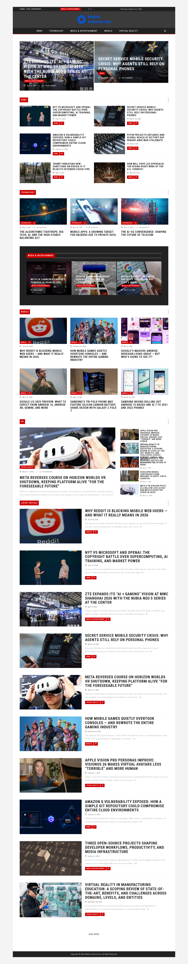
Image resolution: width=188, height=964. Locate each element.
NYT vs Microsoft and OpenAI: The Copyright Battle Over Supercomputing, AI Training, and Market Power (72, 111)
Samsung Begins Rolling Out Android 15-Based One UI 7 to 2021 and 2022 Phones (144, 404)
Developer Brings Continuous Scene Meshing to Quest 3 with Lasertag (153, 475)
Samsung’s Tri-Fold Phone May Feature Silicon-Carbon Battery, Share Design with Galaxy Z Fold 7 (93, 406)
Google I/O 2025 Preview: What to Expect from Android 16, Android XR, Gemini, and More (43, 404)
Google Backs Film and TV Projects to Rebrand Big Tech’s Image (92, 279)
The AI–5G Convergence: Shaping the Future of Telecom (143, 233)
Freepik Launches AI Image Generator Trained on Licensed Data (48, 279)
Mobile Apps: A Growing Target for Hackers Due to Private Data (93, 233)
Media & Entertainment (29, 9)
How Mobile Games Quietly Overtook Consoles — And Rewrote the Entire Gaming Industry (89, 355)
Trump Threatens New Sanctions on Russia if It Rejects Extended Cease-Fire (71, 166)
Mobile (108, 31)
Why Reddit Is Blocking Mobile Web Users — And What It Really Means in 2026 (42, 353)
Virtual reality (128, 31)
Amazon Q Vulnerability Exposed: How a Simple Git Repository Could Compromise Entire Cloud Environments (69, 140)
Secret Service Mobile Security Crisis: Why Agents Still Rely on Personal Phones (57, 63)
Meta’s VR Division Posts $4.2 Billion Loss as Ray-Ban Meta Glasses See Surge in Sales (153, 489)
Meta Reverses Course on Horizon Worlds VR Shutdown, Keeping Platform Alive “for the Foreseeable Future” (129, 69)
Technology (56, 31)
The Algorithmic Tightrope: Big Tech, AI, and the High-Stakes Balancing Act (42, 234)
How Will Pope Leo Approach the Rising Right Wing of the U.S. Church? (145, 166)
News (40, 31)
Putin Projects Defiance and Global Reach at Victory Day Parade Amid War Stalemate (145, 137)
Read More (94, 934)
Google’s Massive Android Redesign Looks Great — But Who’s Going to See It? (140, 353)
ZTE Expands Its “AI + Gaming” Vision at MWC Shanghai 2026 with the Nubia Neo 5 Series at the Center (137, 276)
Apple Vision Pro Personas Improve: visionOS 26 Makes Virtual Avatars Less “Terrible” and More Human (151, 436)
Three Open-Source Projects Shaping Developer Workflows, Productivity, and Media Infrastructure (124, 847)
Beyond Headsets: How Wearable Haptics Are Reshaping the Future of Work (153, 461)
